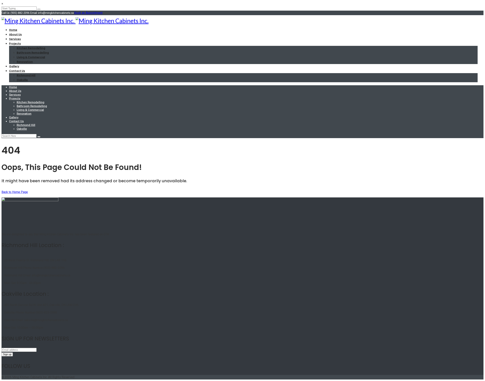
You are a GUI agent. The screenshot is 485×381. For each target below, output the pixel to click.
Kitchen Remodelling (31, 48)
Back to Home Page (15, 192)
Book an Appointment (88, 13)
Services (15, 39)
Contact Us (17, 71)
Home (13, 30)
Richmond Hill (26, 75)
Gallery (14, 66)
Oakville (22, 80)
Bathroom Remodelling (33, 53)
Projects (15, 43)
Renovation (25, 62)
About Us (15, 34)
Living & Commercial (31, 57)
